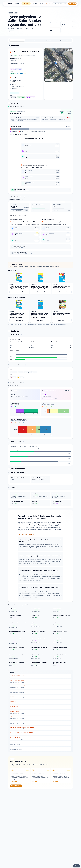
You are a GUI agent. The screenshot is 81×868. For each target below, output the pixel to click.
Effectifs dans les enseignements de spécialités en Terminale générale (24, 722)
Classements (35, 3)
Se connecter (73, 3)
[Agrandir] (71, 50)
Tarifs (48, 3)
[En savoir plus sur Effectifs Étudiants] (21, 334)
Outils (41, 3)
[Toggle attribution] (71, 80)
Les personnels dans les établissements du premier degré (22, 727)
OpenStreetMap (13, 742)
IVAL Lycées (12, 696)
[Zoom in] (71, 76)
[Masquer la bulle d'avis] (79, 864)
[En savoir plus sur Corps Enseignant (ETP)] (23, 382)
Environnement (64, 40)
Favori (12, 31)
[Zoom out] (71, 78)
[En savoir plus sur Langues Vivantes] (25, 365)
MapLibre (68, 80)
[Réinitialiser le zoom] (68, 50)
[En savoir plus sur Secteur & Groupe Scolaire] (25, 472)
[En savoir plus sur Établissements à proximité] (17, 487)
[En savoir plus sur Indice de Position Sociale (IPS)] (28, 197)
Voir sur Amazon (17, 291)
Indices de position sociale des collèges (18, 685)
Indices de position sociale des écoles (17, 691)
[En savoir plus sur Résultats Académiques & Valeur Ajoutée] (23, 106)
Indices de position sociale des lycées (17, 680)
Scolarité (49, 40)
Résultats (33, 40)
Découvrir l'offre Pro (15, 785)
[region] (58, 65)
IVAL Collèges (13, 701)
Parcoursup (17, 3)
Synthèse (18, 40)
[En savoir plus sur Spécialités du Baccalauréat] (23, 441)
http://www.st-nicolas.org (18, 86)
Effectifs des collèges (14, 711)
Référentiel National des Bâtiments (17, 747)
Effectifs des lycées (14, 706)
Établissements (26, 3)
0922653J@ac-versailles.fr (17, 88)
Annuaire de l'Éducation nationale (17, 675)
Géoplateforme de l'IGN (15, 737)
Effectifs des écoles (14, 716)
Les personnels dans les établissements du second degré (21, 732)
